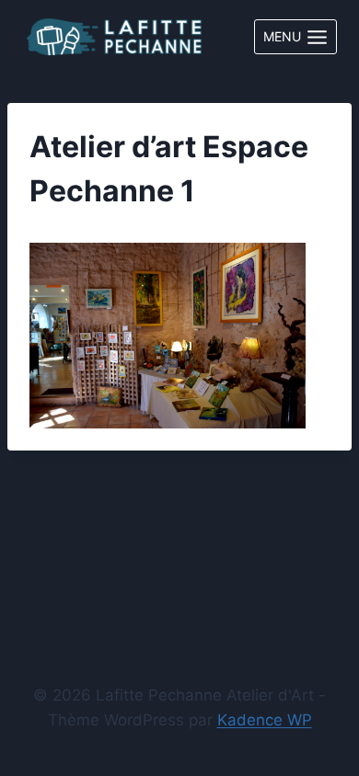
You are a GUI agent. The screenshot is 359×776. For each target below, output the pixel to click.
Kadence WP (264, 720)
